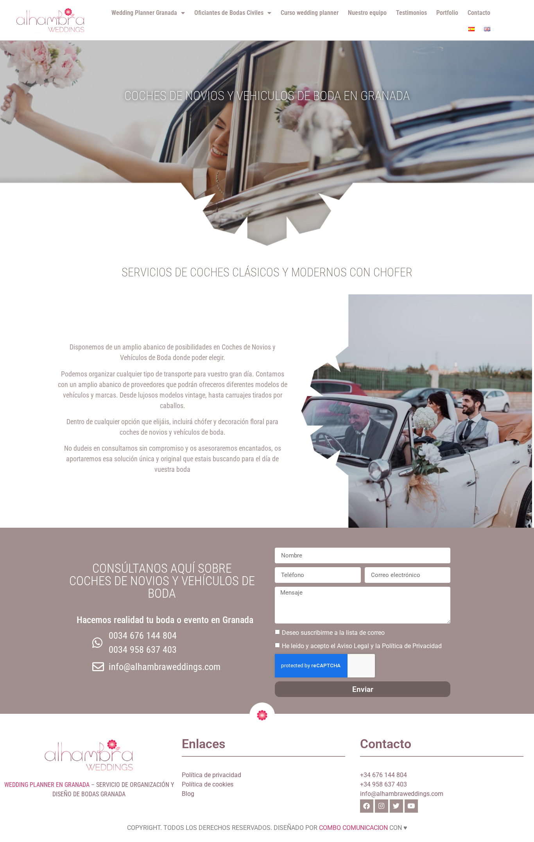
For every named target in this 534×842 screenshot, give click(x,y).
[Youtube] (411, 806)
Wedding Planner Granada (144, 12)
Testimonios (411, 12)
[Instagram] (381, 806)
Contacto (479, 12)
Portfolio (447, 12)
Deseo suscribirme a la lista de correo (333, 632)
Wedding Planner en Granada (47, 784)
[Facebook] (366, 806)
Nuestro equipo (367, 12)
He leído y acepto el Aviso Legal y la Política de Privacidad (362, 646)
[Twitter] (396, 806)
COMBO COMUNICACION (353, 827)
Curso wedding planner (310, 12)
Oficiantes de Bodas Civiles (228, 12)
